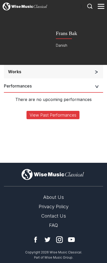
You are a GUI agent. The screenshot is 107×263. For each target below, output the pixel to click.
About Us (53, 197)
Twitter (47, 239)
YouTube (71, 239)
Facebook (35, 239)
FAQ (53, 225)
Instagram (59, 239)
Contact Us (53, 216)
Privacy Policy (54, 206)
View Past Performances (53, 115)
